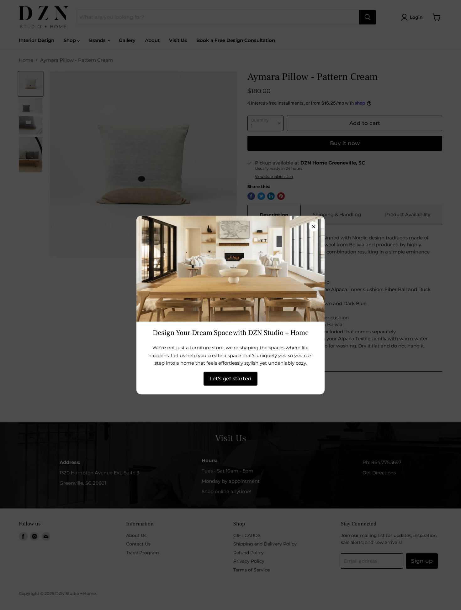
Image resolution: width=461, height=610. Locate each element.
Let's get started (230, 378)
